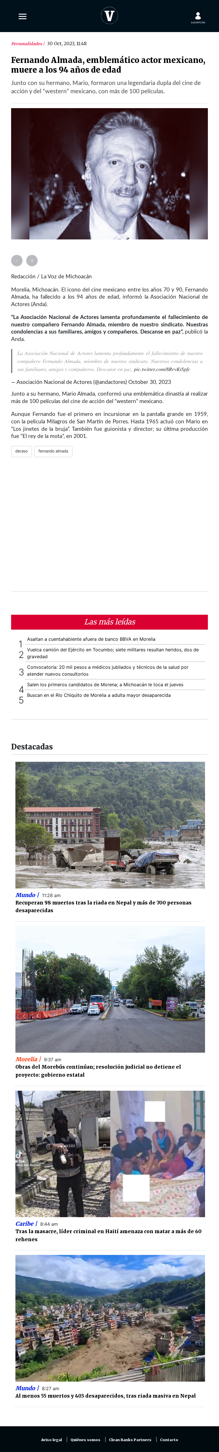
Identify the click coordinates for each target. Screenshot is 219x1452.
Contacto (169, 1440)
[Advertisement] (109, 528)
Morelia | (28, 1059)
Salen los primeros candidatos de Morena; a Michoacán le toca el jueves (105, 684)
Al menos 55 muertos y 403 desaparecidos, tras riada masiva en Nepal (105, 1396)
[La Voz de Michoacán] (109, 14)
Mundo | (27, 895)
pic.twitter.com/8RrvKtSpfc (162, 369)
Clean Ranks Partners (130, 1440)
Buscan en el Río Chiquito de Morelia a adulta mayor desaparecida (99, 695)
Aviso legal (51, 1440)
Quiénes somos (85, 1440)
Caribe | (26, 1223)
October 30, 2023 (149, 382)
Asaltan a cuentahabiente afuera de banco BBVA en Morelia (91, 639)
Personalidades (27, 43)
